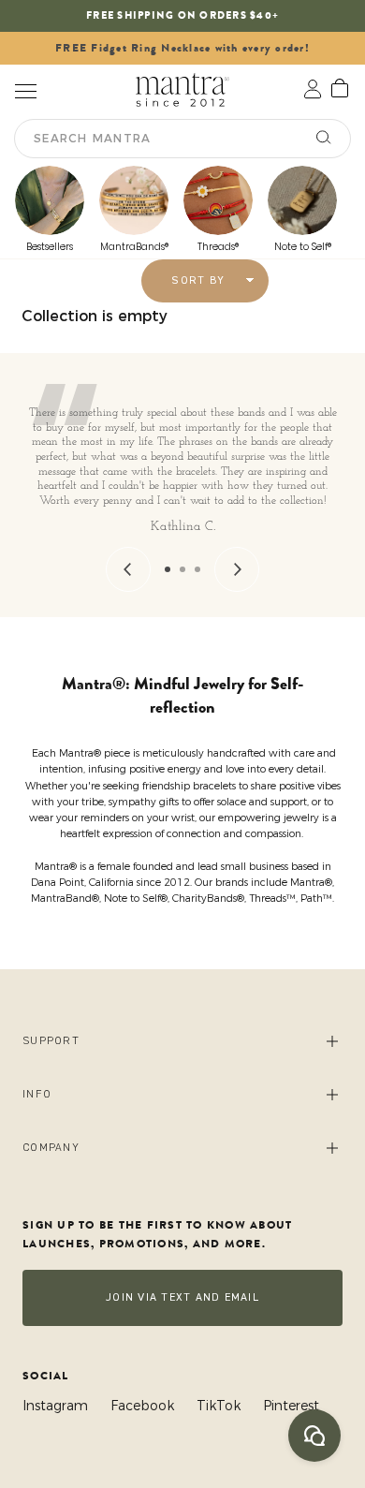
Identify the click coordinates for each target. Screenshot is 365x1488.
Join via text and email (182, 1297)
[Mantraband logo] (182, 89)
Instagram (55, 1405)
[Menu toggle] (25, 89)
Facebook (142, 1405)
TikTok (219, 1405)
